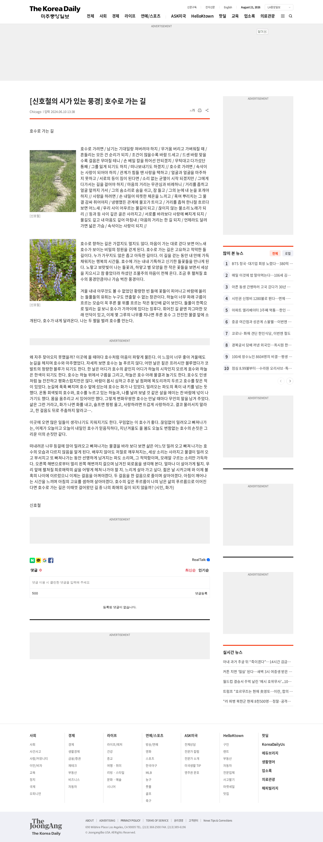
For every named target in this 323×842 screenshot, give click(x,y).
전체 (90, 16)
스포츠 (150, 758)
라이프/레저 (114, 744)
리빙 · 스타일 (115, 772)
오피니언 (35, 793)
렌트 (226, 751)
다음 (289, 381)
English (228, 7)
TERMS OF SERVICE (157, 820)
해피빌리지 (270, 788)
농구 (148, 779)
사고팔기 (229, 779)
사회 (103, 16)
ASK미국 (178, 16)
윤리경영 (178, 820)
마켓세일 (229, 786)
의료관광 (267, 16)
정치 (32, 779)
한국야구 (151, 765)
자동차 (72, 786)
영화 (148, 751)
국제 (32, 786)
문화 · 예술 (114, 779)
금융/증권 (74, 758)
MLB (149, 772)
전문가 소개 (192, 758)
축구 (148, 800)
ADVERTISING (107, 820)
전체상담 (190, 744)
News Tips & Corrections (217, 820)
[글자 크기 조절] (192, 110)
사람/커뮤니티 (39, 758)
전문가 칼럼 (192, 751)
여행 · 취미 (114, 765)
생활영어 (268, 761)
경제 (115, 16)
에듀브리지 (270, 753)
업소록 (249, 16)
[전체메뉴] (282, 16)
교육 (235, 16)
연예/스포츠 (151, 16)
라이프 (130, 16)
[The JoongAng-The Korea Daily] (46, 826)
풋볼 (148, 786)
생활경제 (74, 751)
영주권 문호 (192, 772)
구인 (226, 744)
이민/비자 (36, 765)
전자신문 (210, 7)
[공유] (207, 110)
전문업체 (229, 772)
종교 (110, 758)
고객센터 (193, 820)
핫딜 (222, 16)
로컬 (288, 253)
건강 (110, 751)
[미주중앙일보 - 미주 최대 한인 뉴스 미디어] (55, 12)
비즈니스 (74, 779)
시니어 (111, 786)
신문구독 (191, 7)
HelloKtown (202, 16)
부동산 (72, 772)
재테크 (72, 765)
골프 (148, 793)
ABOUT (89, 820)
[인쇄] (199, 110)
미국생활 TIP (193, 765)
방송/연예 (152, 744)
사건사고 (35, 751)
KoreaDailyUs (273, 744)
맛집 (226, 793)
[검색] (290, 16)
